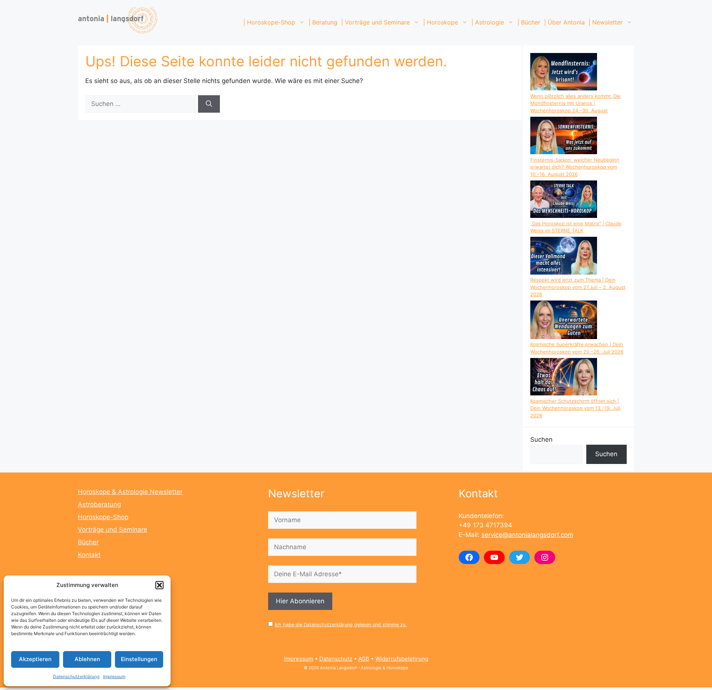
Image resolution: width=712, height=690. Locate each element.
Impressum (114, 676)
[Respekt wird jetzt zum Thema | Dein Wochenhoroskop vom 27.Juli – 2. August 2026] (563, 256)
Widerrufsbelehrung (401, 658)
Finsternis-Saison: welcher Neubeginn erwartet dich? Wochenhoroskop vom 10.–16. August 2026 (574, 167)
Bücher (88, 542)
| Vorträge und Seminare (375, 22)
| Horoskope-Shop (269, 22)
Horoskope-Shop (103, 517)
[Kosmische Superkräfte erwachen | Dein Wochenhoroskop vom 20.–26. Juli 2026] (563, 321)
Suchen (541, 439)
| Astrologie (487, 22)
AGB (363, 658)
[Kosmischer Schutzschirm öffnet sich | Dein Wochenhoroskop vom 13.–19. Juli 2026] (563, 378)
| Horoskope (440, 22)
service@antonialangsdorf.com (527, 534)
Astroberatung (99, 504)
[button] (159, 585)
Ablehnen (87, 659)
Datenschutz (335, 658)
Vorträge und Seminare (112, 529)
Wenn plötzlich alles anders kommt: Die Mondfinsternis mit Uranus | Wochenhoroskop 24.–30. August (575, 103)
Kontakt (89, 554)
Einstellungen (139, 659)
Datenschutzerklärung (76, 676)
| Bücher (528, 22)
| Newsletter (606, 22)
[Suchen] (209, 104)
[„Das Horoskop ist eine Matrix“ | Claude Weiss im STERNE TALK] (563, 200)
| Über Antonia (564, 22)
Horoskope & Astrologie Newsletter (130, 491)
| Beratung (323, 22)
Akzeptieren (35, 659)
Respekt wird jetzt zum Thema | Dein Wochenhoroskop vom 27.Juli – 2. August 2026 (578, 287)
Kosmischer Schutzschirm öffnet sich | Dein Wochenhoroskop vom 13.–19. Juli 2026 (575, 408)
